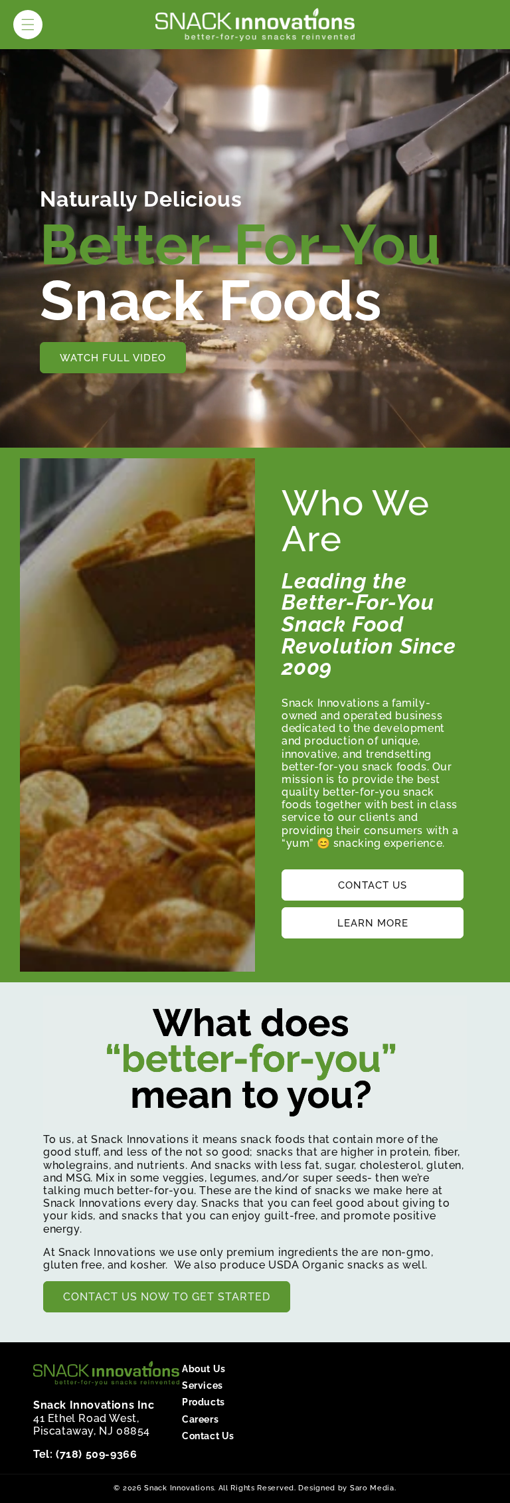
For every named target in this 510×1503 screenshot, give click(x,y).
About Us (204, 1369)
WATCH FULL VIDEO (113, 358)
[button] (27, 24)
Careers (200, 1419)
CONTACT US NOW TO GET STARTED (166, 1296)
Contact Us (208, 1436)
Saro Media (372, 1488)
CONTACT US (372, 885)
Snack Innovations (179, 1488)
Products (203, 1402)
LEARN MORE (372, 923)
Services (202, 1385)
